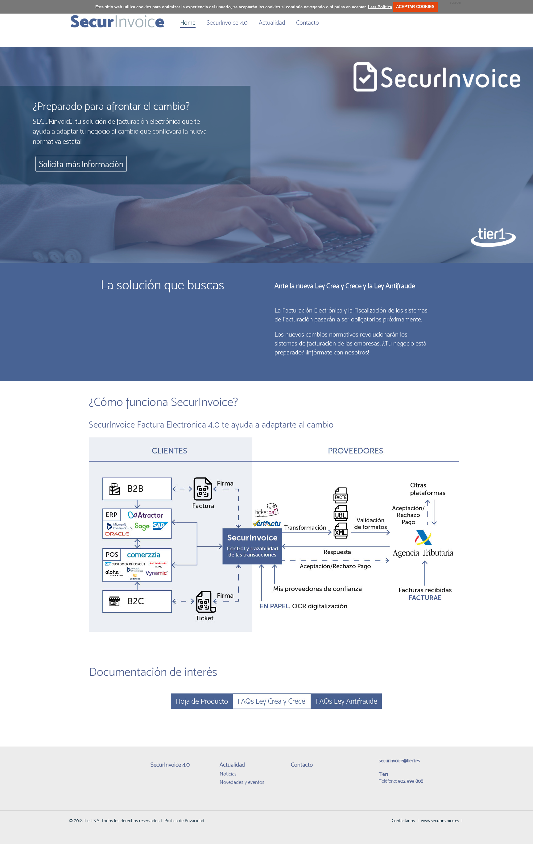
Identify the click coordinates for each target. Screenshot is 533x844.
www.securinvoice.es (440, 820)
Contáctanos (403, 820)
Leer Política (380, 6)
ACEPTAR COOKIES (415, 6)
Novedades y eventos (242, 782)
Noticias (228, 774)
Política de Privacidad (184, 820)
